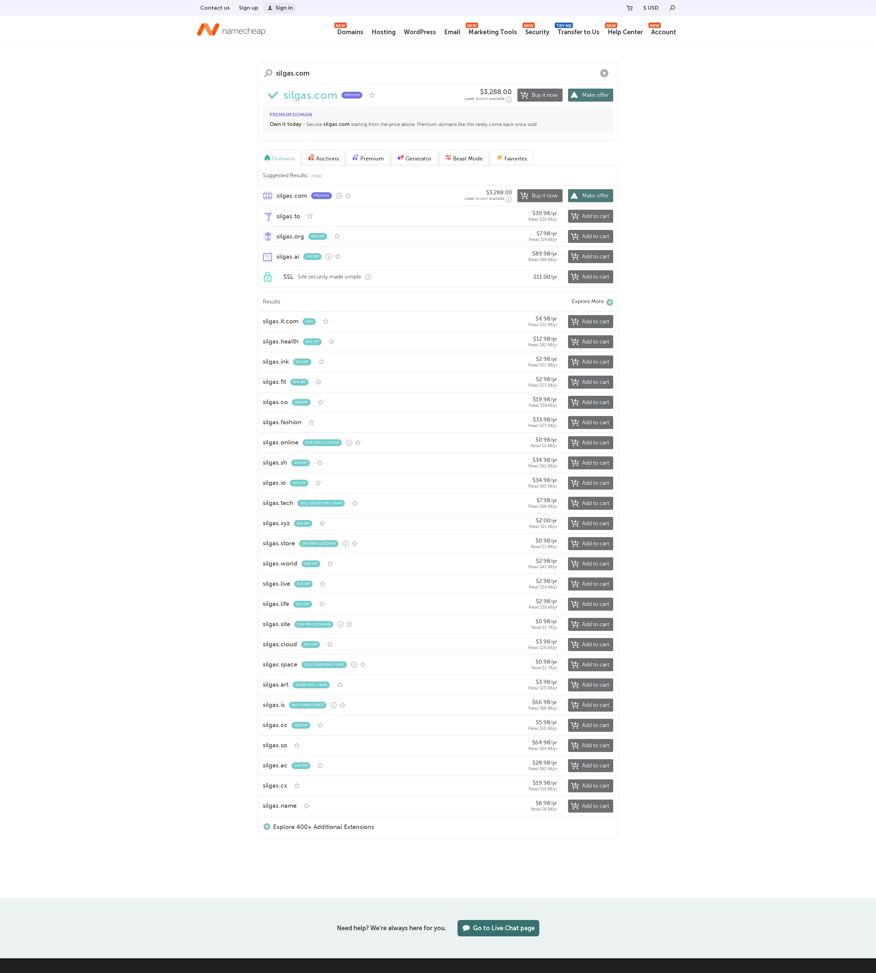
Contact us (215, 7)
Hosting (384, 32)
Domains (349, 31)
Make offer (595, 95)
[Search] (672, 7)
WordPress (420, 32)
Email (452, 32)
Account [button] (663, 31)
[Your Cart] (629, 7)
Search (268, 73)
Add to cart (595, 216)
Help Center (624, 31)
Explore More (588, 301)
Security (536, 31)
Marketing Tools (492, 31)
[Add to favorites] (372, 95)
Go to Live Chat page (504, 928)
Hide (316, 176)
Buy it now (545, 95)
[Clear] (604, 73)
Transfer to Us (578, 31)
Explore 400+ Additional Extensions (323, 826)
